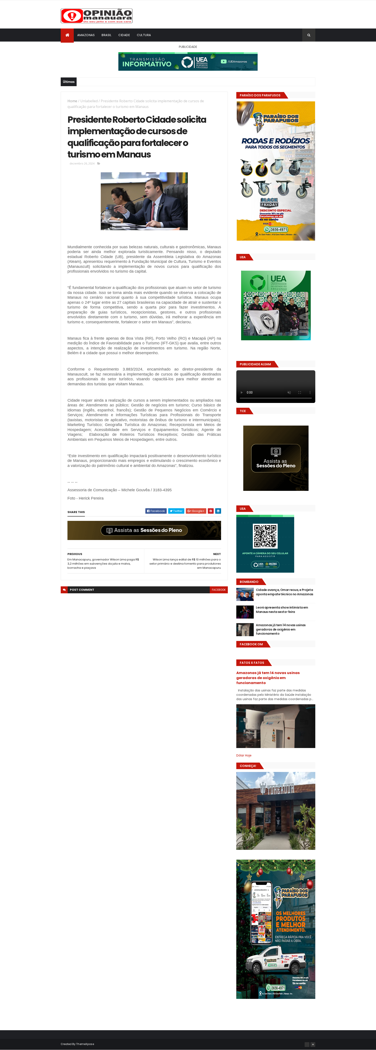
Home (72, 101)
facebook (219, 590)
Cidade (124, 35)
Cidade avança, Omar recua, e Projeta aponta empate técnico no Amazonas (284, 592)
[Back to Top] (313, 1044)
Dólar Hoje (244, 755)
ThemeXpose (85, 1044)
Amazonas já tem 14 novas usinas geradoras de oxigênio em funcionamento (281, 629)
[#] (307, 1044)
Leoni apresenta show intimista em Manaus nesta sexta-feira (282, 609)
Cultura (144, 35)
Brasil (106, 35)
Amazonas (86, 35)
